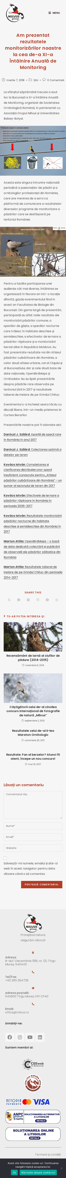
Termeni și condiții (48, 1154)
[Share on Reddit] (47, 600)
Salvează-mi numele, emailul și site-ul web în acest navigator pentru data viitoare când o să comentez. (31, 868)
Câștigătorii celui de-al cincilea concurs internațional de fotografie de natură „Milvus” (33, 711)
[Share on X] (9, 600)
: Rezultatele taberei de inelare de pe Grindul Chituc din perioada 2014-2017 (33, 572)
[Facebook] (9, 1037)
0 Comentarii (55, 80)
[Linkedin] (40, 1037)
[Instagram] (19, 1037)
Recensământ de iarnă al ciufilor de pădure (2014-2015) (33, 658)
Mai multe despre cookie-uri (38, 1172)
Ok (14, 1172)
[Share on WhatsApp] (56, 600)
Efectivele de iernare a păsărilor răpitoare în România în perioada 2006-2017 (31, 500)
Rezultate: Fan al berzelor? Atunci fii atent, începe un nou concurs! (33, 757)
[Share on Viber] (37, 600)
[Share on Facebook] (18, 600)
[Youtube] (29, 1037)
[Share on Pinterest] (28, 600)
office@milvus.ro (17, 1012)
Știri (36, 80)
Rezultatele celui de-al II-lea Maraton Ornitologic (33, 733)
